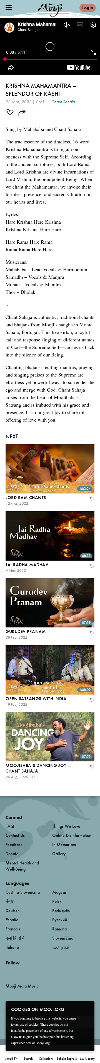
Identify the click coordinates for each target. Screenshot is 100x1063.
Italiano (12, 947)
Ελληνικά (60, 947)
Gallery (59, 854)
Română (59, 929)
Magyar (59, 892)
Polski (57, 901)
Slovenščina (62, 938)
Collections (46, 1058)
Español (12, 920)
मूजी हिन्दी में (15, 938)
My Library (87, 1058)
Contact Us (15, 835)
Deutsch (13, 910)
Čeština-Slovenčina (23, 892)
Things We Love (66, 826)
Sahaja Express (67, 1058)
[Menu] (9, 7)
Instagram (29, 972)
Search (28, 1058)
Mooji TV (11, 1058)
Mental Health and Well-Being (22, 866)
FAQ (10, 826)
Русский (59, 920)
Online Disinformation (71, 835)
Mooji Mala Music (22, 986)
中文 (10, 901)
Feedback (14, 844)
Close (86, 1009)
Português (61, 910)
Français (13, 929)
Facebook (7, 972)
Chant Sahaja (63, 102)
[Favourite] (91, 499)
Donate (12, 854)
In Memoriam (64, 844)
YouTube (17, 972)
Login (87, 8)
